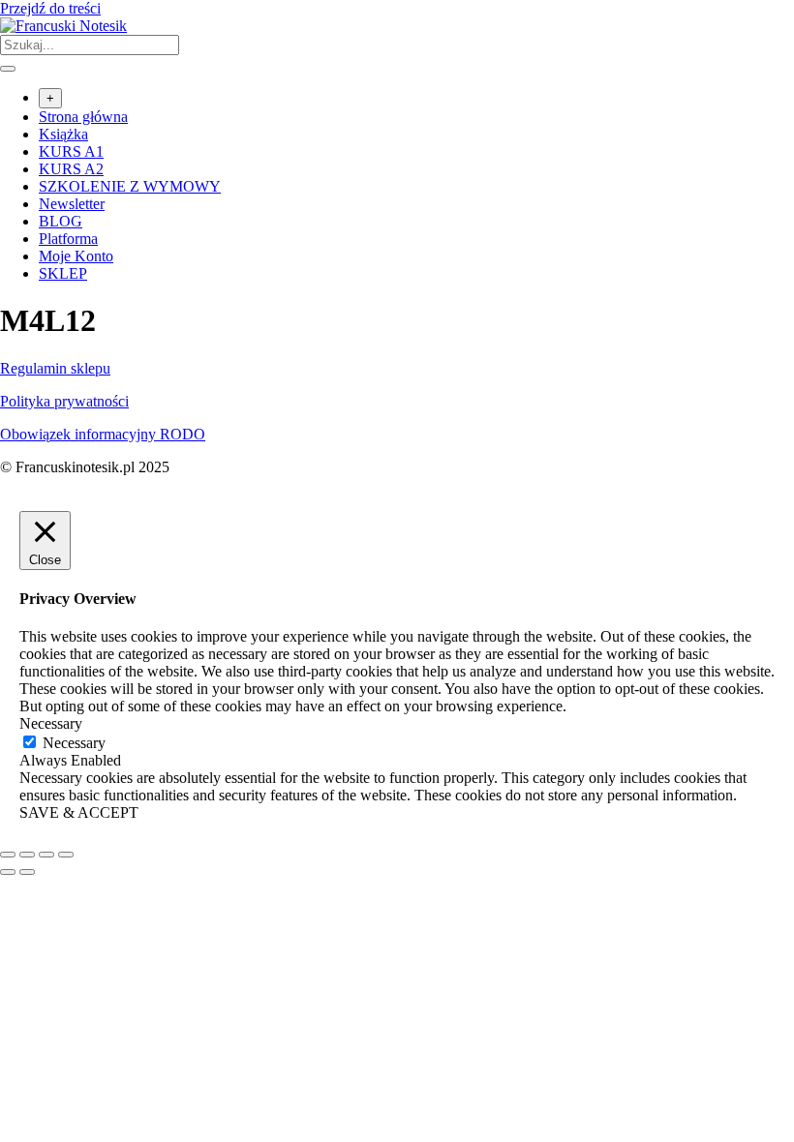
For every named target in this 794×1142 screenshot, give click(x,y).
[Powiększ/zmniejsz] (7, 854)
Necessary (74, 743)
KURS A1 (71, 151)
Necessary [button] (50, 723)
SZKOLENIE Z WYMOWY (130, 186)
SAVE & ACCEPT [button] (78, 812)
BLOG (60, 221)
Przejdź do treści (50, 8)
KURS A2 (71, 169)
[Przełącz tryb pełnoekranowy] (27, 854)
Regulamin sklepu (55, 368)
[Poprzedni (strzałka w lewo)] (7, 872)
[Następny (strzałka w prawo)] (27, 872)
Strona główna (83, 116)
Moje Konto (76, 256)
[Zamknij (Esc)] (66, 854)
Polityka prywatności (64, 401)
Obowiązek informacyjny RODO (102, 434)
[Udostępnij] (46, 854)
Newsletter (72, 203)
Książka (63, 134)
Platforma (68, 238)
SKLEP (63, 273)
